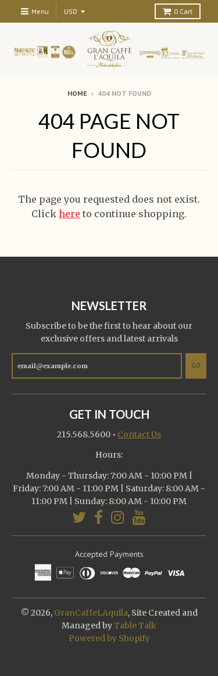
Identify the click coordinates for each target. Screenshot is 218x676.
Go (196, 365)
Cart (183, 11)
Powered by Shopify (109, 638)
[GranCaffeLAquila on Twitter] (79, 517)
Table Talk (135, 625)
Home (77, 93)
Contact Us (139, 434)
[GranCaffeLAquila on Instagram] (117, 517)
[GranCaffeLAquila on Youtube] (139, 517)
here (69, 214)
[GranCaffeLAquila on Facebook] (98, 517)
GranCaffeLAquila (91, 612)
